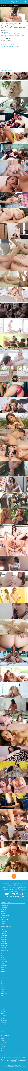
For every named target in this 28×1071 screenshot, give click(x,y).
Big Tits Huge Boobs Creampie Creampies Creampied (12, 978)
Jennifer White (4, 931)
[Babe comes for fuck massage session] (14, 326)
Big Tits (2, 963)
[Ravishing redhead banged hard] (14, 215)
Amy (2, 995)
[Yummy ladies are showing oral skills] (14, 833)
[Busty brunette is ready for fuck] (14, 342)
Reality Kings (12, 46)
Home (2, 1038)
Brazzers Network (5, 905)
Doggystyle (3, 959)
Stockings (3, 35)
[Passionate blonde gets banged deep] (14, 627)
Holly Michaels (4, 929)
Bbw (14, 35)
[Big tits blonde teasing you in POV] (14, 389)
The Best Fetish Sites (5, 1006)
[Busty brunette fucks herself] (14, 484)
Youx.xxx (15, 5)
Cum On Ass (19, 35)
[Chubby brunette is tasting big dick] (14, 421)
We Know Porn (4, 1022)
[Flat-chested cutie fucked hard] (14, 738)
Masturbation (4, 965)
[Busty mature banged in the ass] (14, 453)
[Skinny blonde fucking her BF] (14, 358)
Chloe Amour (4, 941)
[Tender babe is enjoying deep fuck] (14, 405)
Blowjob (3, 953)
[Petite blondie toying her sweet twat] (14, 611)
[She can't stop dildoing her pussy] (14, 579)
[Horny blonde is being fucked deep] (14, 294)
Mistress (3, 985)
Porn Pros (3, 913)
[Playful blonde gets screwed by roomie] (14, 136)
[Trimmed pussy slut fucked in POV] (14, 437)
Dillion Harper (4, 935)
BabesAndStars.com (8, 888)
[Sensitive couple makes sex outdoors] (14, 674)
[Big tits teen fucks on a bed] (14, 200)
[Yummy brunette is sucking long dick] (14, 753)
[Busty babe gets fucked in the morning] (14, 690)
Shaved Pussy (4, 967)
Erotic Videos (4, 1002)
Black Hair (6, 34)
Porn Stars (3, 1042)
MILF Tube (3, 1009)
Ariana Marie (4, 943)
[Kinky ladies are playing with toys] (14, 516)
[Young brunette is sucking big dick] (14, 468)
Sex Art (2, 983)
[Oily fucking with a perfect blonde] (14, 247)
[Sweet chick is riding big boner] (14, 817)
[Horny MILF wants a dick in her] (14, 801)
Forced (2, 991)
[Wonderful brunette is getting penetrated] (14, 658)
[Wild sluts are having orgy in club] (14, 310)
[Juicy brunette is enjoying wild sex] (14, 706)
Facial (2, 957)
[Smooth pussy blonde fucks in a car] (14, 105)
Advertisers (3, 1048)
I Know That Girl (8, 5)
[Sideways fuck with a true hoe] (14, 184)
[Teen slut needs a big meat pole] (14, 864)
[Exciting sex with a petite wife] (14, 89)
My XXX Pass (4, 909)
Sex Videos (3, 1015)
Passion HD (3, 921)
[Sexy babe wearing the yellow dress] (14, 263)
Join (18, 46)
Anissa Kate (3, 947)
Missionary (3, 971)
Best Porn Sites (4, 1032)
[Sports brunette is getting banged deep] (14, 374)
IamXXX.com (4, 1020)
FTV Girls (3, 923)
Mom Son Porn (4, 1024)
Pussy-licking (4, 961)
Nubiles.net (3, 911)
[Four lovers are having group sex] (14, 785)
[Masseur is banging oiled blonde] (14, 279)
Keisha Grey (3, 937)
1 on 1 (24, 35)
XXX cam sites (4, 1028)
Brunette (3, 955)
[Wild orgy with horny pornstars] (14, 120)
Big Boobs (3, 981)
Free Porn (3, 1026)
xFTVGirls (3, 1018)
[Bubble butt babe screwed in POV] (14, 168)
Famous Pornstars (5, 1004)
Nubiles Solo (4, 993)
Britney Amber (4, 933)
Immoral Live (4, 917)
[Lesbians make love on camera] (14, 548)
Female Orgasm (4, 980)
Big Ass (11, 34)
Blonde (2, 969)
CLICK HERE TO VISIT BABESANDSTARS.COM (14, 895)
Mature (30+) (4, 37)
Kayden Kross (4, 987)
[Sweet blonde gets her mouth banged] (14, 848)
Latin (24, 34)
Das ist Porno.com (5, 1011)
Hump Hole (3, 1008)
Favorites (3, 1046)
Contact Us (3, 1050)
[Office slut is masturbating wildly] (14, 500)
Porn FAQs (3, 1030)
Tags (2, 1044)
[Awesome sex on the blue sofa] (14, 643)
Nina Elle (3, 989)
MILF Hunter (4, 46)
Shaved (16, 34)
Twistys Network (4, 919)
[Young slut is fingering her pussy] (14, 563)
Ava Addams (4, 945)
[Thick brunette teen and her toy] (14, 532)
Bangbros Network (5, 915)
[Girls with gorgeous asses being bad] (14, 152)
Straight (20, 34)
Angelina (6, 32)
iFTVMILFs (3, 1013)
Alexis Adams (4, 939)
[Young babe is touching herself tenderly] (14, 595)
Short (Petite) (9, 35)
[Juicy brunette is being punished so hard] (14, 722)
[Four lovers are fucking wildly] (14, 769)
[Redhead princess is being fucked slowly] (14, 231)
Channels (3, 1040)
